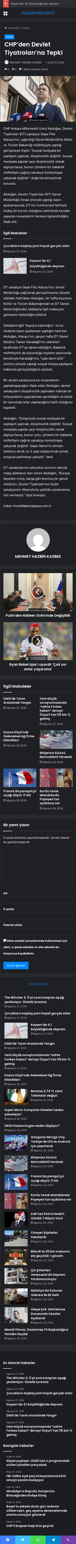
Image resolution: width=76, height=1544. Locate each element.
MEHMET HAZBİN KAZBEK (26, 62)
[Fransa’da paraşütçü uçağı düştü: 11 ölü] (19, 778)
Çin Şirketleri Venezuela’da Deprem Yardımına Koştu (48, 1274)
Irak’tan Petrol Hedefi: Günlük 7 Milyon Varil (48, 1216)
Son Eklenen (38, 984)
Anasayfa (13, 28)
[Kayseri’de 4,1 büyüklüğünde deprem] (15, 266)
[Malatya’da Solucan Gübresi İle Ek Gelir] (16, 1296)
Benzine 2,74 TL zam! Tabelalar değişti (46, 1093)
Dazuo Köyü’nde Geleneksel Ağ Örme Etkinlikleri (18, 736)
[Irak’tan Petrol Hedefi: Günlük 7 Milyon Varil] (16, 1220)
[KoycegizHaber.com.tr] (38, 13)
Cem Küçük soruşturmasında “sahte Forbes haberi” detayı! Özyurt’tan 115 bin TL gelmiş (55, 708)
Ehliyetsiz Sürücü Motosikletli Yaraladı (56, 755)
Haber (26, 28)
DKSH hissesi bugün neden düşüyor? (32, 1126)
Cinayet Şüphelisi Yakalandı (44, 1235)
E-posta (9, 909)
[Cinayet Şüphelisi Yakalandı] (16, 1238)
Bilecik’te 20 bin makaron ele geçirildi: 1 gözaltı (50, 1253)
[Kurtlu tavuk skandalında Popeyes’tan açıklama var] (56, 778)
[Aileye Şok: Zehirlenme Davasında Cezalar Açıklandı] (16, 1315)
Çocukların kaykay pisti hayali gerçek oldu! (36, 246)
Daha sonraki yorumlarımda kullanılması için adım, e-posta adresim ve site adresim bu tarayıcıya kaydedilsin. (35, 947)
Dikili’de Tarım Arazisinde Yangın (17, 700)
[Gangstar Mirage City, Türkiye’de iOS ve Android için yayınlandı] (16, 1143)
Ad (6, 893)
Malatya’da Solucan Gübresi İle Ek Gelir (46, 1292)
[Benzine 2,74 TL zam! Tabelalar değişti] (16, 1097)
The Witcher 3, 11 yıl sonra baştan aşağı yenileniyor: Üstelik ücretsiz (34, 999)
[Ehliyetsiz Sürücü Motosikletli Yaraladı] (56, 739)
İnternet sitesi (12, 925)
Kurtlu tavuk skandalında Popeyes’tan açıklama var (50, 797)
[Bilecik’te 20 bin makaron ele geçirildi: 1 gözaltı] (16, 1257)
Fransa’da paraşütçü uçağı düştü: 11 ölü (19, 793)
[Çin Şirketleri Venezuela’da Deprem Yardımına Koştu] (16, 1276)
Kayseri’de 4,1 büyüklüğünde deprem (35, 3)
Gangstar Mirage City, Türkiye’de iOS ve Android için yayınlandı (50, 1141)
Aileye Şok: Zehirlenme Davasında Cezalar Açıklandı (48, 1313)
